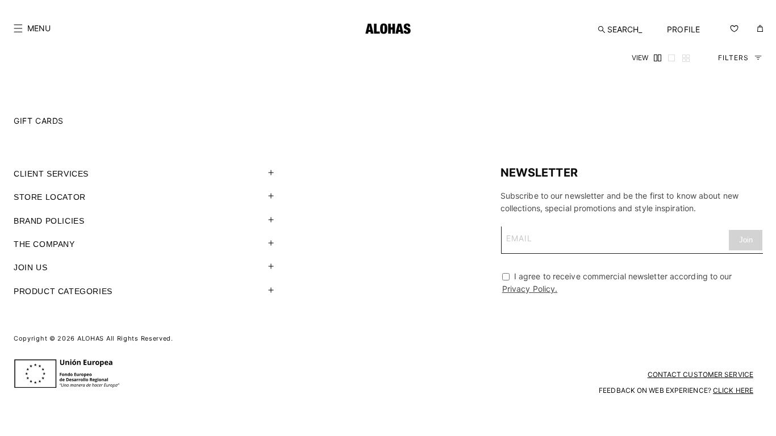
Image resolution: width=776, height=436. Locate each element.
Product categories (63, 291)
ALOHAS (90, 338)
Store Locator (50, 197)
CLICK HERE (733, 390)
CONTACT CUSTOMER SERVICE (700, 374)
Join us (30, 267)
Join (746, 240)
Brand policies (49, 220)
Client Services (51, 173)
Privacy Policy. (530, 289)
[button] (32, 28)
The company (44, 244)
